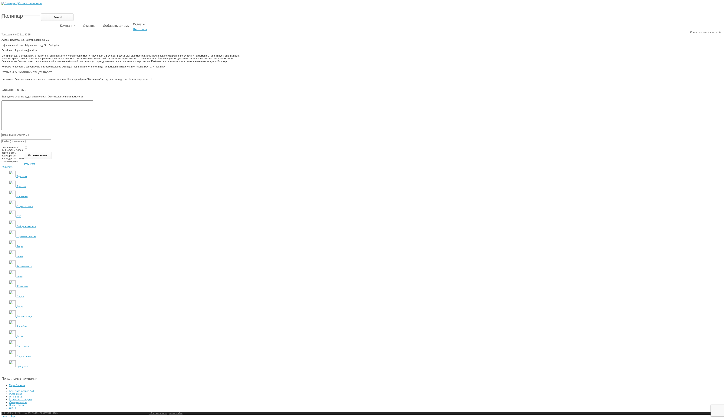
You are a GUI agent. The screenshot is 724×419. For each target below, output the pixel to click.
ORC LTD (14, 408)
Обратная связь (158, 413)
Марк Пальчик (17, 385)
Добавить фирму (116, 26)
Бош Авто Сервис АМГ (22, 391)
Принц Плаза (16, 405)
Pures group (15, 393)
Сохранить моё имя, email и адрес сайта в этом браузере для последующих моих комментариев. (13, 154)
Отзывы (89, 26)
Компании (67, 26)
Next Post (7, 166)
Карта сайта (176, 413)
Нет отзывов (140, 29)
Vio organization (18, 402)
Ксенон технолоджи (20, 399)
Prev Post (29, 163)
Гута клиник (15, 396)
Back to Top (8, 416)
